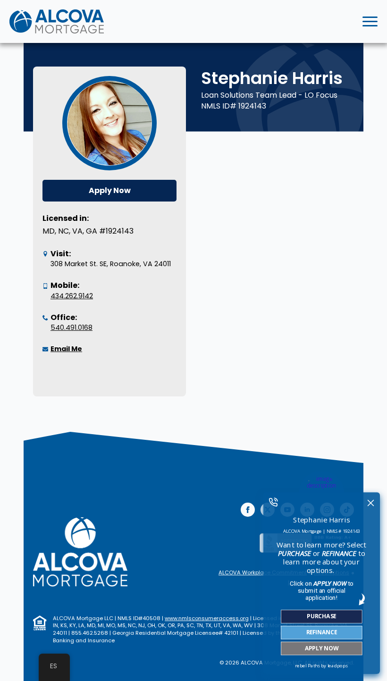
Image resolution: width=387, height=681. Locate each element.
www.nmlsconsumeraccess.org (207, 618)
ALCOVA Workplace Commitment (263, 572)
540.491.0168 (71, 327)
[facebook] (248, 510)
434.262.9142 (71, 296)
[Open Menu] (370, 21)
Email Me (66, 348)
